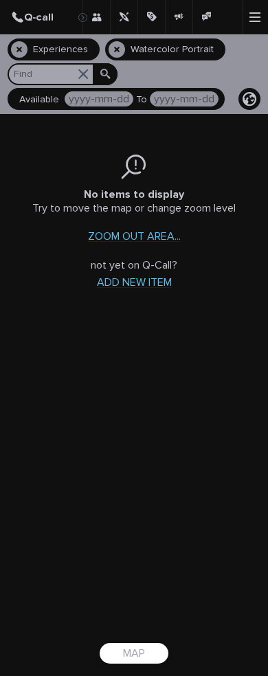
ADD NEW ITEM (134, 282)
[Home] (41, 17)
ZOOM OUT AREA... (134, 236)
